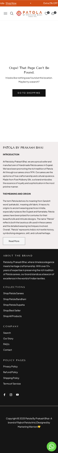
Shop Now (10, 3)
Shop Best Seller (12, 310)
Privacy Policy (10, 366)
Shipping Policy (11, 377)
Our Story (8, 338)
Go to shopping (29, 93)
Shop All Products (12, 316)
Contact (7, 349)
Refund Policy (10, 372)
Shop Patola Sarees (13, 293)
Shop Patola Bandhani (14, 299)
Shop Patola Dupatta (14, 304)
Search (7, 332)
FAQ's (6, 344)
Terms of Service (12, 383)
